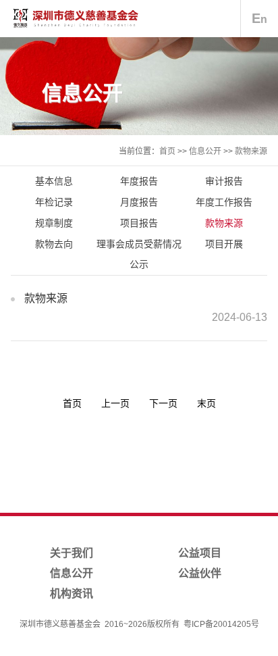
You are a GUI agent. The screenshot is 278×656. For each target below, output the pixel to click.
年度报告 (139, 181)
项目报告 (139, 223)
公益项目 (199, 553)
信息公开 (205, 151)
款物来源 (251, 151)
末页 (206, 403)
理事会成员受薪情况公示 (139, 254)
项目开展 (224, 243)
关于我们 (71, 553)
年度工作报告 (224, 202)
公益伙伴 (199, 573)
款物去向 (54, 243)
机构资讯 (71, 593)
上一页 (115, 403)
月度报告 (139, 202)
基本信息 (54, 181)
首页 (167, 151)
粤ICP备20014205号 (221, 624)
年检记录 (54, 202)
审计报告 (224, 181)
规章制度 (54, 223)
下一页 (163, 403)
